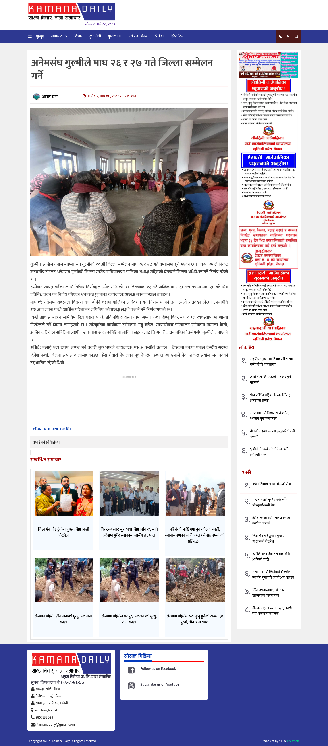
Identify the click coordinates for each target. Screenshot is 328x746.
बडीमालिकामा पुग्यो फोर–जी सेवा (271, 484)
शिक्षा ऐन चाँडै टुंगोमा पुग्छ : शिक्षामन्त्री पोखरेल (268, 539)
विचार (78, 36)
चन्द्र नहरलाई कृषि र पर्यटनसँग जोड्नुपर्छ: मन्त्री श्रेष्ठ (270, 502)
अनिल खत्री (50, 96)
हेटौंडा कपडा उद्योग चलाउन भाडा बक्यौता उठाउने (271, 520)
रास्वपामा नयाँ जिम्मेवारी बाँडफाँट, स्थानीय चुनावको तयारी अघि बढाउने (273, 575)
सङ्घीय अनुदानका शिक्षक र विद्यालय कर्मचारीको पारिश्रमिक (271, 362)
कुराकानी (114, 36)
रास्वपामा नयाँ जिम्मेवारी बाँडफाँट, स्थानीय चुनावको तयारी (269, 416)
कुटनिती (95, 36)
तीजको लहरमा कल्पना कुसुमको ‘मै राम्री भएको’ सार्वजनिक (272, 611)
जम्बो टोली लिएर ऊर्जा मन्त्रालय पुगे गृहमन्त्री (270, 380)
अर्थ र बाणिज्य (137, 36)
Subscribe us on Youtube (159, 684)
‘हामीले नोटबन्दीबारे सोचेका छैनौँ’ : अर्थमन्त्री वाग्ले (269, 452)
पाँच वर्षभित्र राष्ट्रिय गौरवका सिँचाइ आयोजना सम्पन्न (270, 398)
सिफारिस (177, 36)
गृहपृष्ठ (40, 36)
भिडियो (159, 36)
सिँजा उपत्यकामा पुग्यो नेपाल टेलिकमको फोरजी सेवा (268, 593)
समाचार (56, 36)
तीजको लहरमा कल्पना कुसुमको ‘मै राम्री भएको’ (272, 434)
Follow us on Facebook (158, 669)
